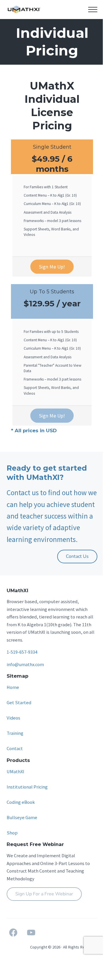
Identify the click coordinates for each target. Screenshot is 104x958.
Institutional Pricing (27, 787)
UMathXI (15, 772)
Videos (13, 718)
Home (13, 687)
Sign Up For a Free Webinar (44, 894)
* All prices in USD (34, 430)
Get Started (19, 703)
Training (15, 733)
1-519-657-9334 (22, 652)
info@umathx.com (25, 664)
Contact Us (77, 556)
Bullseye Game (22, 818)
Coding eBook (21, 802)
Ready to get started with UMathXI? (47, 473)
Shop (12, 833)
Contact (15, 748)
